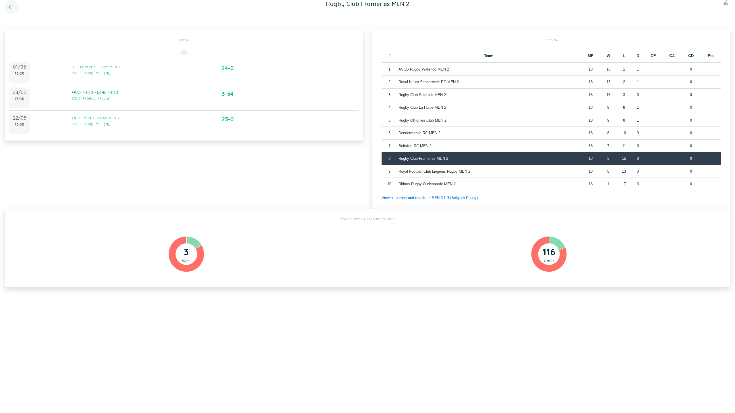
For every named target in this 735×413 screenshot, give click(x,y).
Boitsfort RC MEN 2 (415, 146)
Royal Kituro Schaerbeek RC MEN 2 (429, 82)
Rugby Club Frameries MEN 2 (423, 158)
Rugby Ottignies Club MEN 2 (422, 120)
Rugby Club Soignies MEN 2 (422, 95)
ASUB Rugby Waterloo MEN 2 (424, 69)
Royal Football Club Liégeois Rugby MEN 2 (434, 171)
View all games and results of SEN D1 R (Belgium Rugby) (430, 198)
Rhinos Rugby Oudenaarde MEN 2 (427, 184)
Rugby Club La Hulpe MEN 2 (422, 107)
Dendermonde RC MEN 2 (419, 133)
